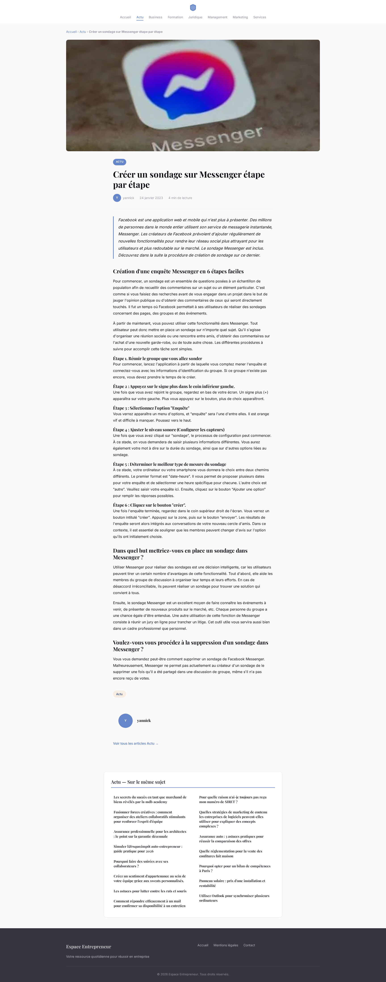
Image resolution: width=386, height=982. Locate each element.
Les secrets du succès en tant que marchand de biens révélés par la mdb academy (150, 799)
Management (217, 17)
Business (155, 17)
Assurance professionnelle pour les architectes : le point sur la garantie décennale (150, 833)
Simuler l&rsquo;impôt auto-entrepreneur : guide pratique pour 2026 (148, 848)
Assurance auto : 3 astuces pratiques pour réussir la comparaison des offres (231, 838)
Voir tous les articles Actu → (136, 743)
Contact (249, 945)
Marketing (240, 17)
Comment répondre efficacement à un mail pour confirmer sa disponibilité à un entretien (149, 903)
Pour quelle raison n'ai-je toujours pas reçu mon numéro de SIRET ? (232, 799)
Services (259, 17)
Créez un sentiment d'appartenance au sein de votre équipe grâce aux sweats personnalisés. (150, 878)
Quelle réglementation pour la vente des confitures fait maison (230, 853)
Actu (139, 17)
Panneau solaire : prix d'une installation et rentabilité (232, 883)
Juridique (195, 17)
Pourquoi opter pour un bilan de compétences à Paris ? (235, 868)
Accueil (125, 17)
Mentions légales (226, 945)
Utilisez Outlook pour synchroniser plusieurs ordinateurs (234, 898)
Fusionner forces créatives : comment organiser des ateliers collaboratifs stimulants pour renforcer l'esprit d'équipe (149, 817)
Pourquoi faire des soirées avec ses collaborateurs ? (141, 863)
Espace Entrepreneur (88, 946)
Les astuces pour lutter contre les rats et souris (150, 891)
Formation (175, 17)
